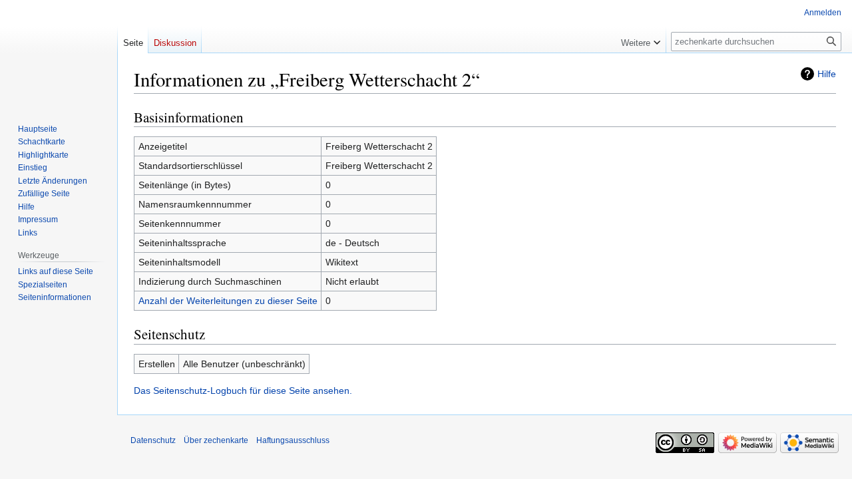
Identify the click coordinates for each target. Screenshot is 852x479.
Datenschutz (153, 440)
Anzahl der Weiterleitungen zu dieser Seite (228, 300)
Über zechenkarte (216, 440)
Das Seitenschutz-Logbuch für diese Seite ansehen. (243, 390)
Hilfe (826, 74)
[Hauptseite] (58, 53)
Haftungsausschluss (292, 440)
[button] (641, 40)
